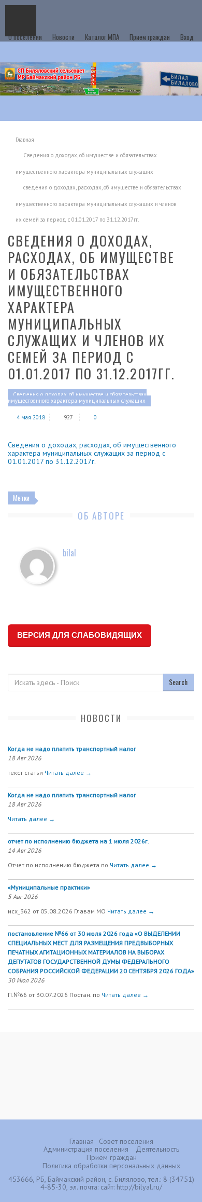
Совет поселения (126, 1141)
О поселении (25, 37)
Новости (63, 37)
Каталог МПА (102, 37)
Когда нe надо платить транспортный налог (72, 749)
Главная (25, 139)
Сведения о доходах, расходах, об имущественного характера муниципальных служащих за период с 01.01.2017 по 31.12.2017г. (92, 453)
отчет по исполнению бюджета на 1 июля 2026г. (78, 841)
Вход (187, 37)
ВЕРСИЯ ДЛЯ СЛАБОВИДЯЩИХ (79, 635)
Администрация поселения (86, 1149)
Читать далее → (68, 772)
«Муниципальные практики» (49, 887)
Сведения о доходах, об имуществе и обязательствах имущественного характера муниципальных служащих (77, 397)
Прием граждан (149, 37)
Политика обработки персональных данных (111, 1165)
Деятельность (157, 1149)
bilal (69, 552)
